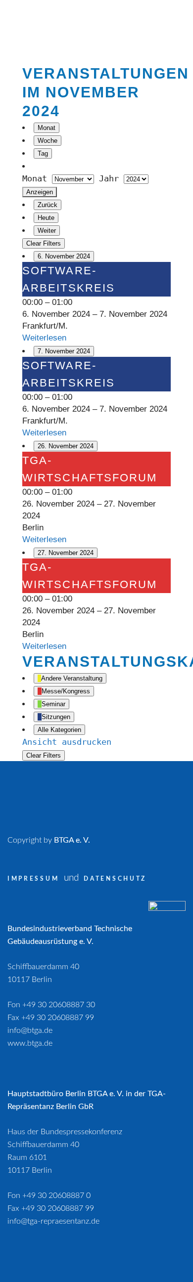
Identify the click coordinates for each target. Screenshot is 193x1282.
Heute (46, 217)
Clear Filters (43, 243)
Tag (43, 153)
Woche (47, 140)
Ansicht (66, 742)
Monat (46, 127)
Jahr (109, 178)
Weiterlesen (44, 337)
